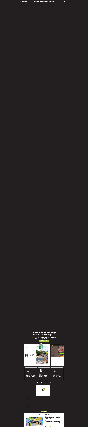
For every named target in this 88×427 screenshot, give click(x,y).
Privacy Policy (44, 426)
